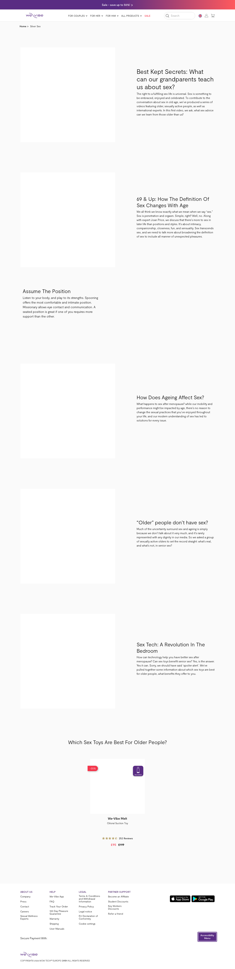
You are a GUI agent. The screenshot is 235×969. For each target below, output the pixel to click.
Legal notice (85, 911)
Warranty (54, 918)
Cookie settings (87, 923)
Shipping (54, 923)
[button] (207, 937)
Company (25, 896)
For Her (95, 15)
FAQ (52, 901)
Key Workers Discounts (115, 907)
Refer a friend (115, 913)
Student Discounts (118, 901)
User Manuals (57, 928)
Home (23, 26)
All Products (130, 15)
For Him (111, 15)
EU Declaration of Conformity (88, 917)
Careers (24, 911)
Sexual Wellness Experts (29, 917)
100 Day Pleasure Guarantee (59, 912)
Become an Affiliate (118, 896)
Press (23, 901)
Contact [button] (24, 906)
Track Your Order (59, 906)
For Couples (76, 15)
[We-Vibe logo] (34, 15)
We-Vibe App (57, 896)
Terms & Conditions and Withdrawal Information (89, 899)
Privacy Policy (86, 906)
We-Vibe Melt (117, 818)
